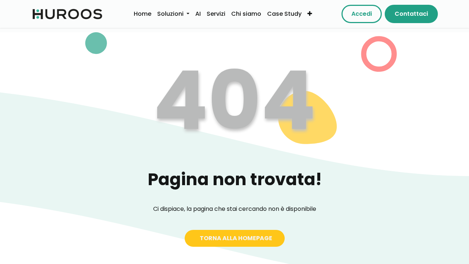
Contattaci (411, 14)
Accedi (361, 14)
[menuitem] (142, 14)
